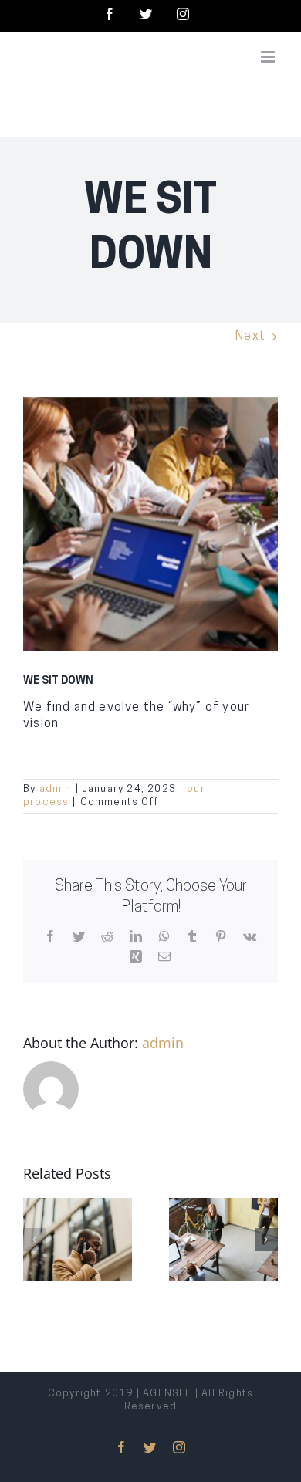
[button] (34, 1239)
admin (55, 789)
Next (250, 336)
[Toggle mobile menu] (269, 57)
